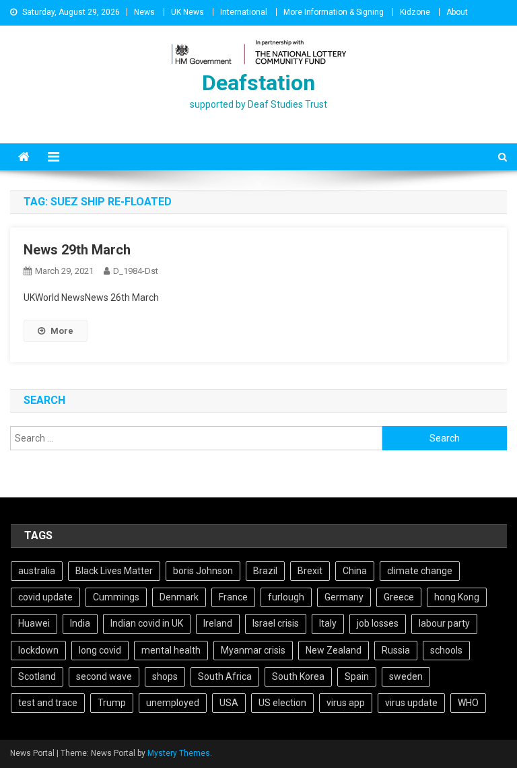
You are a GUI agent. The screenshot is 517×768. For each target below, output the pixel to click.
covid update (45, 597)
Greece (399, 597)
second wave (104, 676)
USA (228, 702)
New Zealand (333, 650)
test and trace (47, 702)
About (457, 12)
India (80, 623)
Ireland (217, 623)
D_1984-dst (135, 271)
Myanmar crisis (253, 650)
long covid (100, 650)
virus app (345, 702)
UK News (187, 12)
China (355, 570)
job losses (378, 623)
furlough (286, 597)
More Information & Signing (333, 12)
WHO (468, 702)
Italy (328, 623)
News (144, 12)
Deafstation (258, 83)
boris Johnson (203, 570)
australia (36, 570)
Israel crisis (275, 623)
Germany (344, 597)
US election (282, 702)
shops (165, 676)
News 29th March (77, 250)
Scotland (37, 676)
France (233, 597)
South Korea (298, 676)
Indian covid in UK (146, 623)
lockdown (38, 650)
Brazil (265, 570)
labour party (444, 623)
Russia (396, 650)
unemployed (172, 702)
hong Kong (456, 597)
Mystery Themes (178, 753)
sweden (406, 676)
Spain (357, 676)
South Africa (225, 676)
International (243, 12)
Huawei (34, 623)
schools (446, 650)
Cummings (116, 597)
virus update (411, 702)
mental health (171, 650)
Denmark (179, 597)
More (61, 331)
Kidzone (415, 12)
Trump (112, 702)
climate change (419, 570)
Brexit (310, 570)
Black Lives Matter (114, 570)
